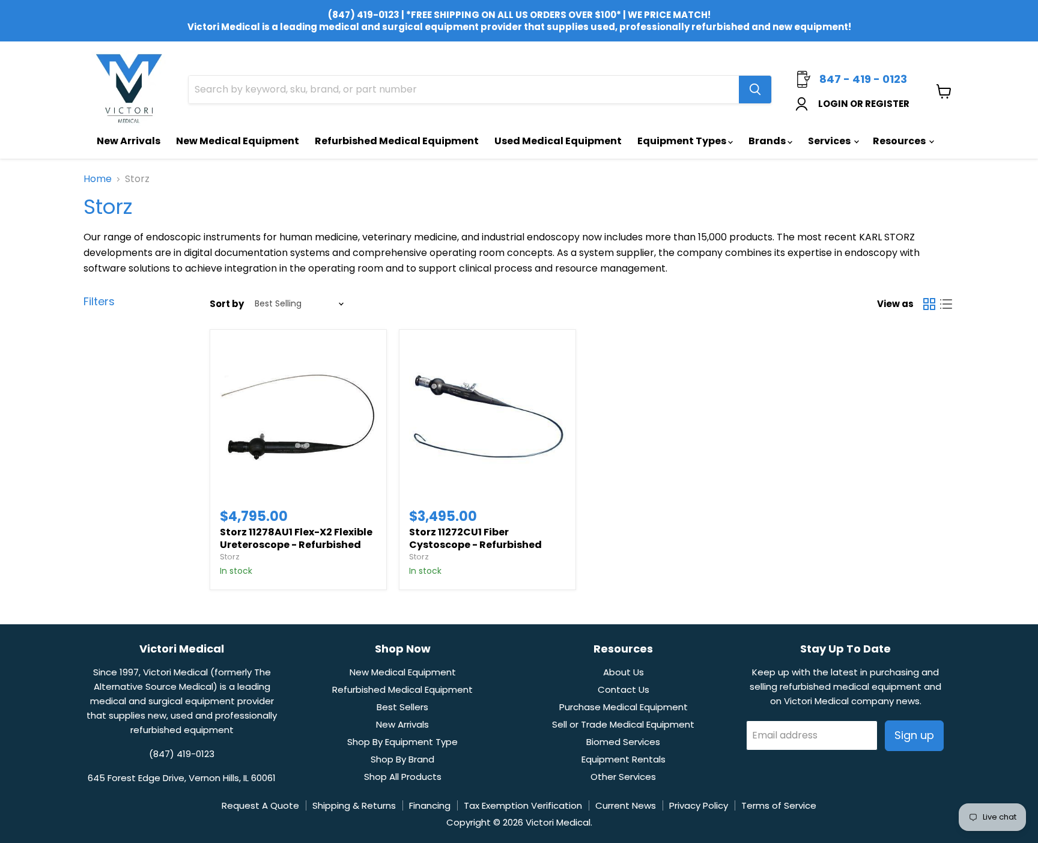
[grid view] (929, 304)
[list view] (946, 304)
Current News (625, 805)
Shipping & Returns (354, 805)
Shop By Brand (402, 759)
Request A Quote (260, 805)
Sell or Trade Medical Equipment (623, 724)
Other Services (623, 776)
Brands (768, 141)
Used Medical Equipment (558, 141)
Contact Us (623, 689)
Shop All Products (403, 776)
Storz (230, 556)
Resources (900, 141)
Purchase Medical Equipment (623, 707)
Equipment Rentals (623, 759)
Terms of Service (778, 805)
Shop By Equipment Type (402, 741)
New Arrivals (128, 141)
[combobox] (464, 89)
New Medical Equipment (237, 141)
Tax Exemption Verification (523, 805)
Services (830, 141)
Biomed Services (623, 741)
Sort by (227, 304)
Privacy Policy (698, 805)
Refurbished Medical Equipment (397, 141)
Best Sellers (402, 707)
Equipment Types (682, 141)
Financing (430, 805)
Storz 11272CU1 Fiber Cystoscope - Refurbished (475, 538)
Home (97, 179)
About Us (623, 672)
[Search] (755, 89)
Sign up (914, 735)
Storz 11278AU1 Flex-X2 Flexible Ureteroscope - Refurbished (296, 538)
